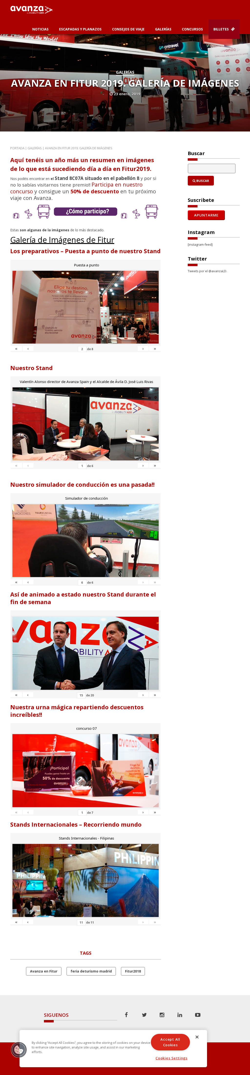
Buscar (202, 180)
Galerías (163, 29)
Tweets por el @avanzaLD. (207, 271)
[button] (19, 1049)
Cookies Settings (172, 1058)
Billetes (221, 29)
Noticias (40, 29)
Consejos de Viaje (128, 29)
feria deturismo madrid (91, 971)
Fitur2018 (133, 971)
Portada (17, 148)
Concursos (192, 29)
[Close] (197, 1037)
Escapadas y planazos (80, 29)
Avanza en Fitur (43, 971)
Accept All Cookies (170, 1042)
